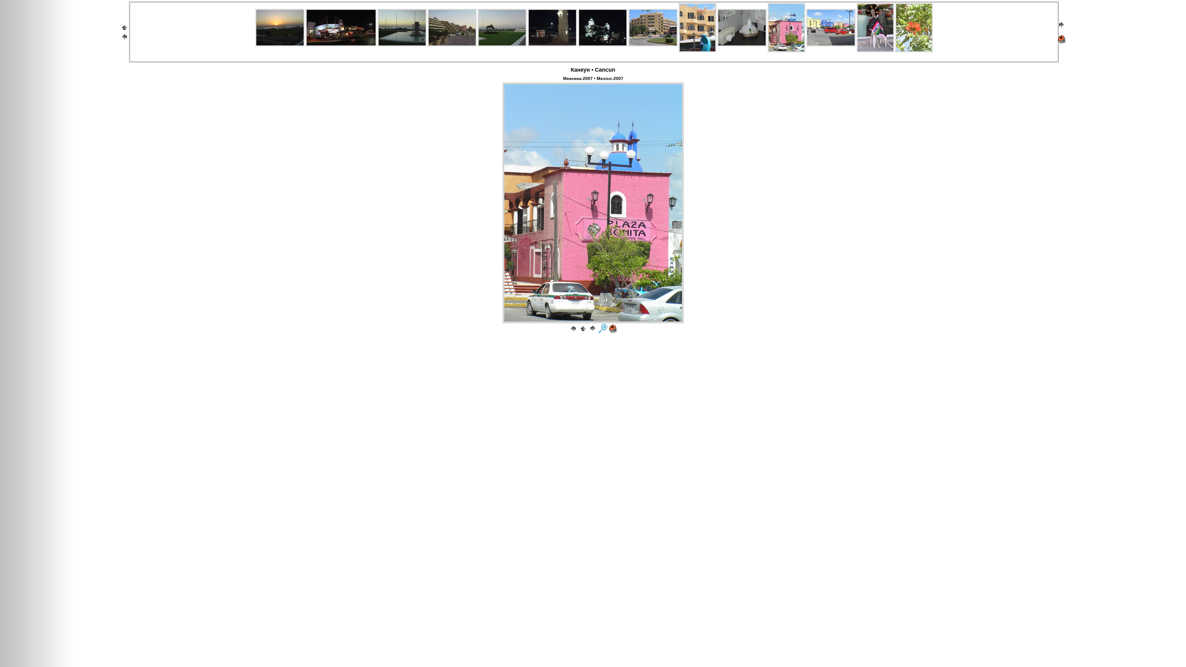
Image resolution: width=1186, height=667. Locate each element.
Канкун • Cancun (593, 70)
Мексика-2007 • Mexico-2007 (593, 78)
